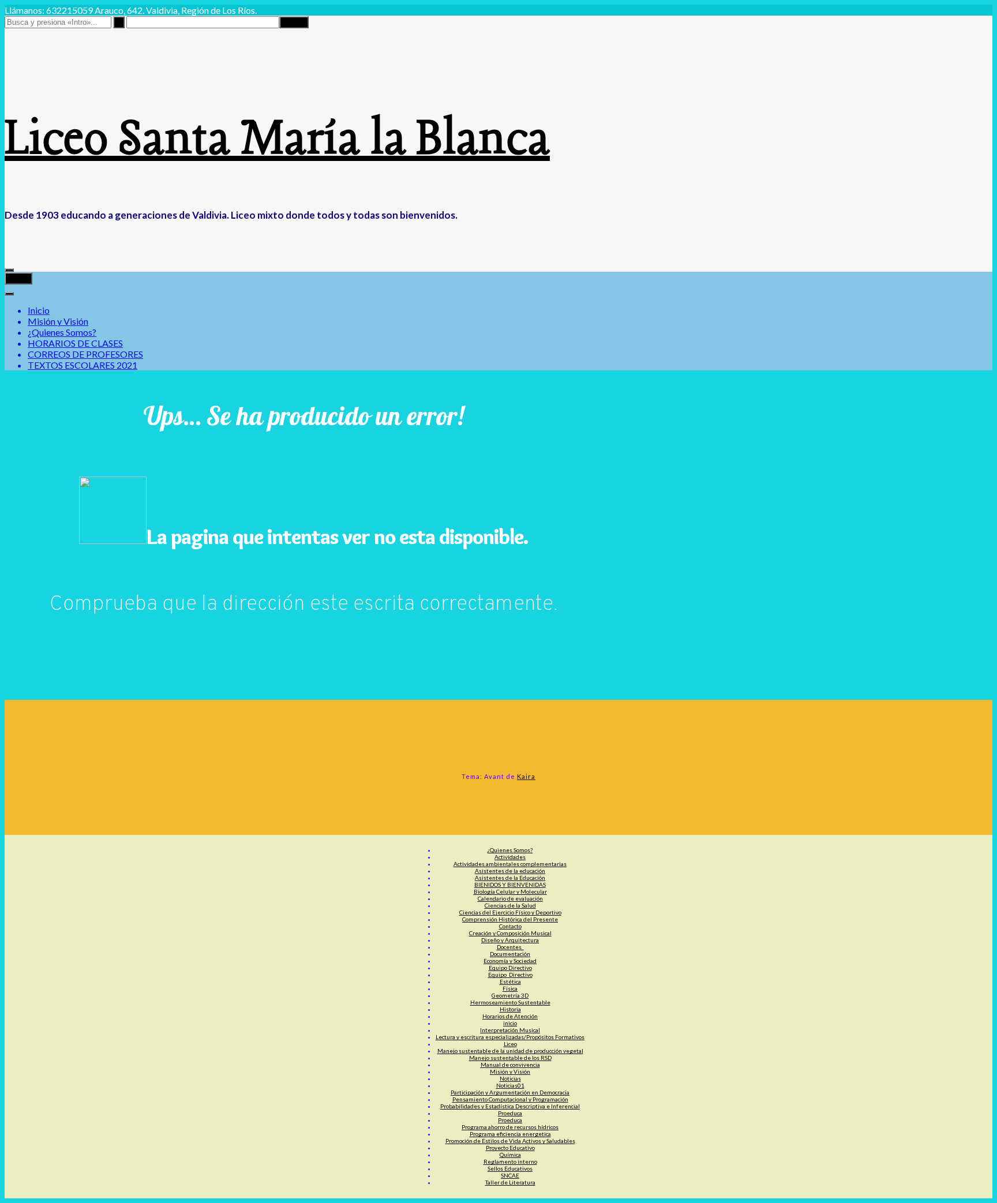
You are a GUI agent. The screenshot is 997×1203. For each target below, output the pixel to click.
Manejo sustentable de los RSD (510, 1057)
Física (510, 988)
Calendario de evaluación (510, 898)
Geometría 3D (510, 995)
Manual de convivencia (510, 1064)
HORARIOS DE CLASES (75, 343)
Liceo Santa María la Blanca (277, 140)
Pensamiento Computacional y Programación (510, 1099)
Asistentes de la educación (510, 870)
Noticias (510, 1078)
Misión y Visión (58, 321)
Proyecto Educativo (510, 1147)
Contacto (510, 926)
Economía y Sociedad (510, 960)
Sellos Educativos (510, 1168)
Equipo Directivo (510, 967)
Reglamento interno (510, 1161)
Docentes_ (510, 946)
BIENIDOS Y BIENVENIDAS (510, 884)
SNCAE (510, 1175)
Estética (510, 981)
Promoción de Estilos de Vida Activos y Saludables (510, 1140)
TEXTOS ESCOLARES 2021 (82, 364)
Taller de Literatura (510, 1182)
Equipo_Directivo (510, 974)
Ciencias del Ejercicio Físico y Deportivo (510, 912)
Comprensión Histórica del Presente (510, 919)
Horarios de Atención (510, 1016)
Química (510, 1154)
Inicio (39, 310)
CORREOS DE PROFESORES (85, 353)
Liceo (510, 1043)
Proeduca (510, 1113)
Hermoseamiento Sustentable (510, 1002)
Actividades (510, 856)
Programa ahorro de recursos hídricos (510, 1126)
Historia (510, 1009)
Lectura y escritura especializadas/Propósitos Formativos (510, 1036)
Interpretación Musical (510, 1029)
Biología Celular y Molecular (510, 891)
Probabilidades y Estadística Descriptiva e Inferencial (510, 1106)
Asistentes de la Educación (510, 877)
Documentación (510, 953)
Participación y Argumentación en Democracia (510, 1092)
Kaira (526, 776)
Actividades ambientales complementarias (510, 863)
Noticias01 (510, 1085)
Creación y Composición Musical (510, 933)
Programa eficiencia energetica (510, 1133)
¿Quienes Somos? (62, 332)
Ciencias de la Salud (510, 905)
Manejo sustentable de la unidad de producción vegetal (510, 1050)
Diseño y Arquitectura (510, 939)
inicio (510, 1023)
